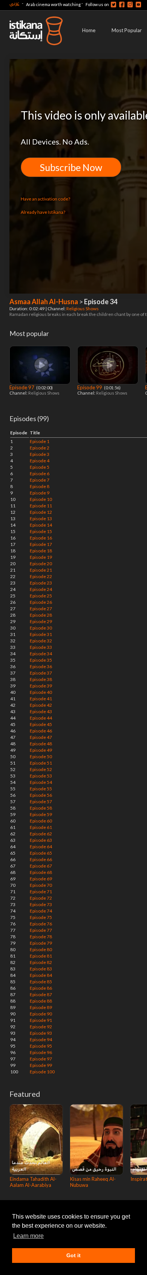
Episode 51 (41, 763)
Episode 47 (41, 737)
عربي (14, 3)
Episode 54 (41, 782)
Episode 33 (41, 647)
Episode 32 (41, 641)
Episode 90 (41, 1014)
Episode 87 (41, 994)
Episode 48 (41, 743)
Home (88, 30)
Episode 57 (41, 801)
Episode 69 (41, 879)
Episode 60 (41, 821)
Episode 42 (41, 705)
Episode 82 (41, 962)
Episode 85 (41, 981)
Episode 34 (41, 653)
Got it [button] (73, 1255)
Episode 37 (41, 673)
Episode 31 (41, 634)
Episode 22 (41, 576)
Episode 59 (41, 814)
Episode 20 (41, 563)
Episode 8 (39, 486)
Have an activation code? (45, 199)
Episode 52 (41, 769)
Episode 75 (41, 917)
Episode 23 (41, 583)
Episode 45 (41, 724)
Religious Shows (83, 308)
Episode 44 (41, 718)
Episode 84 (41, 975)
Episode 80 (41, 949)
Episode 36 (41, 666)
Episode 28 (41, 615)
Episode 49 (41, 750)
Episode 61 (41, 827)
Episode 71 (41, 891)
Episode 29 (41, 621)
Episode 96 (41, 1052)
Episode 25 (41, 596)
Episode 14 (41, 525)
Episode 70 (41, 885)
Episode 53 (41, 776)
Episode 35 (41, 660)
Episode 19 (41, 557)
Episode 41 (41, 698)
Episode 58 (41, 808)
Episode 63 (41, 840)
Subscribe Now (71, 167)
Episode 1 (39, 441)
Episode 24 (41, 589)
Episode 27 (41, 608)
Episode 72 (41, 898)
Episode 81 (41, 956)
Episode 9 (39, 493)
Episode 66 (41, 859)
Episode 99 (90, 387)
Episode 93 (41, 1033)
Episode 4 (39, 460)
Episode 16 (41, 538)
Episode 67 (41, 866)
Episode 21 (41, 570)
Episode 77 (41, 930)
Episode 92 (41, 1026)
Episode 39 (41, 686)
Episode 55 (41, 788)
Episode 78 (41, 936)
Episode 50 (41, 756)
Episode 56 (41, 795)
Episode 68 (41, 872)
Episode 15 (41, 531)
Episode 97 (22, 387)
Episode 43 (41, 711)
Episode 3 (39, 454)
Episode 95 (41, 1046)
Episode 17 (41, 544)
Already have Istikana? (43, 212)
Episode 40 (41, 692)
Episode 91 (41, 1020)
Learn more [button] (28, 1236)
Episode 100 (42, 1071)
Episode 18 (41, 551)
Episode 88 (41, 1001)
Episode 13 (41, 518)
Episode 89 (41, 1007)
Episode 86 (41, 988)
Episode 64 (41, 846)
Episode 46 (41, 731)
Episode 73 (41, 904)
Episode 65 (41, 853)
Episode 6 (39, 473)
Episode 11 (41, 505)
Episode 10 (41, 499)
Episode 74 (41, 911)
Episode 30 (41, 628)
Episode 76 (41, 924)
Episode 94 (41, 1039)
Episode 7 (39, 480)
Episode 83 (41, 969)
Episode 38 (41, 679)
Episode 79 (41, 943)
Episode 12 (41, 512)
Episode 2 (39, 448)
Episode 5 (39, 467)
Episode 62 (41, 834)
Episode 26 (41, 602)
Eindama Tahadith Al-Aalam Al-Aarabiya (33, 1182)
